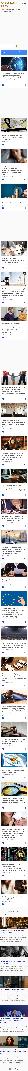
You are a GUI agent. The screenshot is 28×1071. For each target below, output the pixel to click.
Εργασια (10, 45)
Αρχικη (3, 45)
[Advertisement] (14, 30)
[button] (25, 85)
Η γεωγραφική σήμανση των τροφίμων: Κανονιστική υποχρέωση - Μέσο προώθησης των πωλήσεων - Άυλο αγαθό (13, 1051)
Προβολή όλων (5, 54)
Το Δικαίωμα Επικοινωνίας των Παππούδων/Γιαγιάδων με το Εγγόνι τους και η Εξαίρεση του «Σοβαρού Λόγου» (12, 961)
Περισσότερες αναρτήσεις (14, 911)
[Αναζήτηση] (22, 3)
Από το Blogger (15, 1069)
